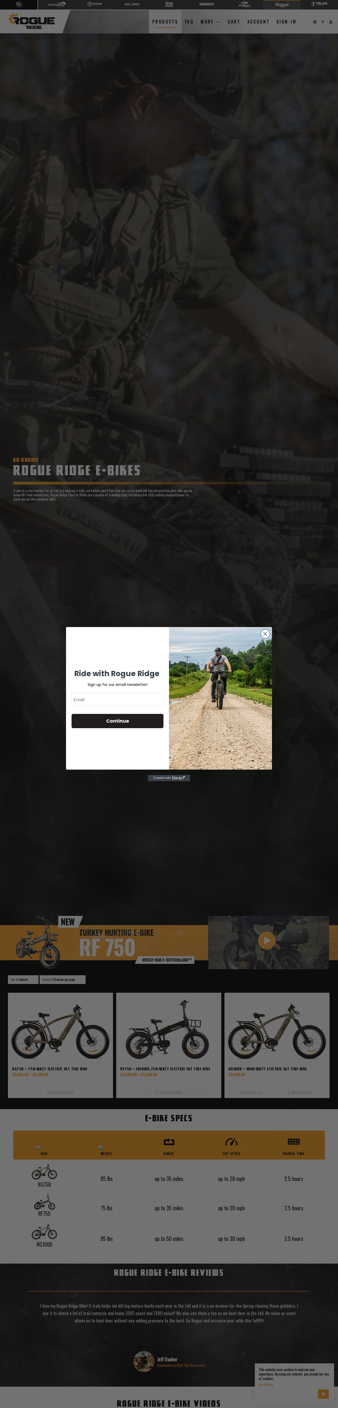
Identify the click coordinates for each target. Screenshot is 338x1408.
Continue (117, 721)
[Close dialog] (265, 633)
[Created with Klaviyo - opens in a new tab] (169, 778)
